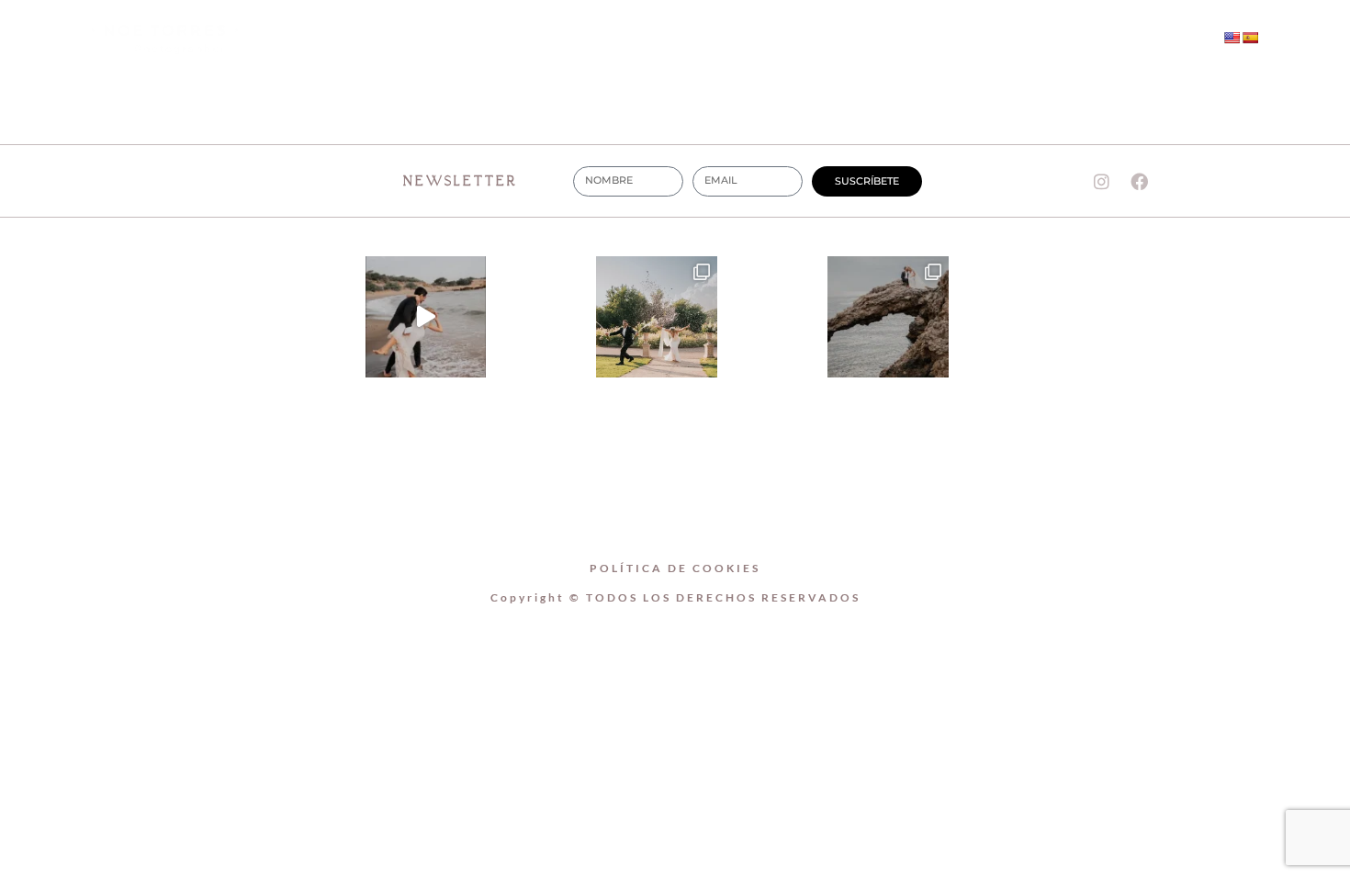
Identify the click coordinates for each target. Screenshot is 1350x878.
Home (493, 39)
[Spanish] (1250, 37)
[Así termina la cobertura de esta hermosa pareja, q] (888, 316)
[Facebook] (1066, 39)
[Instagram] (1028, 39)
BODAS (721, 39)
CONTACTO (841, 39)
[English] (1231, 37)
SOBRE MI (605, 39)
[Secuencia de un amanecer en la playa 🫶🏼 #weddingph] (426, 316)
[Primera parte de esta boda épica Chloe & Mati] (656, 316)
